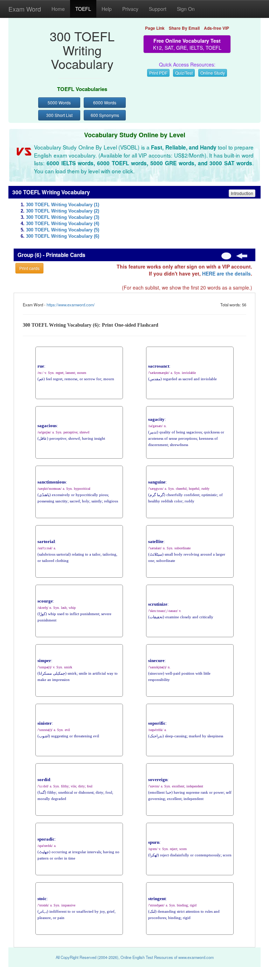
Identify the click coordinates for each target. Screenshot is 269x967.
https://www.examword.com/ (71, 304)
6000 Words (104, 102)
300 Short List (59, 115)
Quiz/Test (184, 73)
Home (58, 8)
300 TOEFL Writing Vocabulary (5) (62, 230)
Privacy (130, 8)
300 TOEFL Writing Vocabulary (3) (62, 217)
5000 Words (59, 102)
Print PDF (158, 73)
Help (107, 8)
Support (157, 8)
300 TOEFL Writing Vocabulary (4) (62, 223)
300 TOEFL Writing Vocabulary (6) (62, 236)
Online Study (212, 73)
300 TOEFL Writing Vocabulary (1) (62, 204)
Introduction (242, 193)
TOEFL (83, 8)
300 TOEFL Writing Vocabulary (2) (62, 211)
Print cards (29, 268)
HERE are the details (226, 273)
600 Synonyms (105, 115)
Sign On (186, 8)
